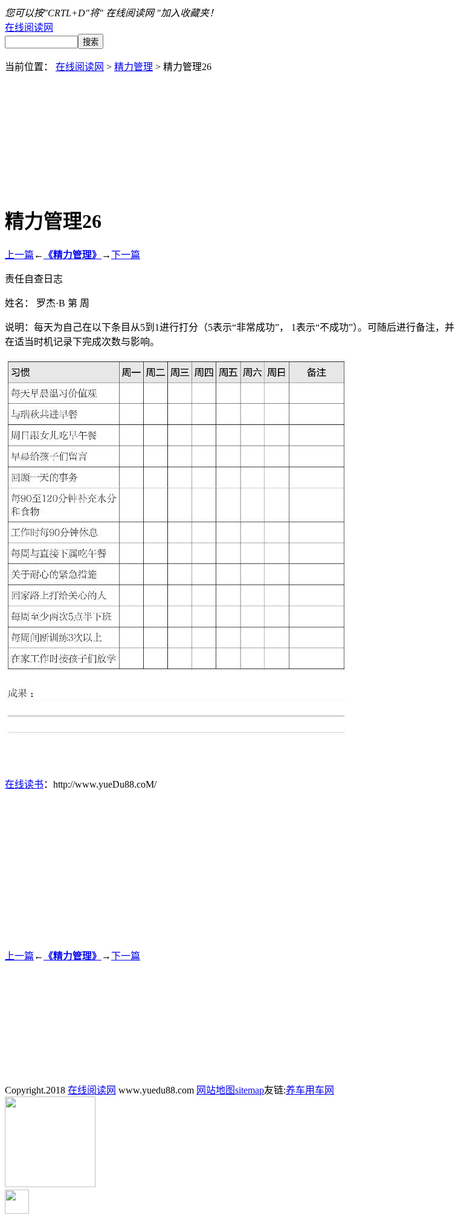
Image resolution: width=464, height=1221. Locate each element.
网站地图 (215, 1090)
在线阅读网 (29, 27)
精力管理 (133, 67)
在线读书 (24, 784)
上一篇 (19, 255)
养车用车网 (310, 1090)
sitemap (249, 1090)
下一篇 (125, 255)
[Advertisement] (232, 100)
